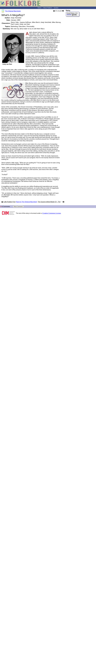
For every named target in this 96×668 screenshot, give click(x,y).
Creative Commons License (51, 213)
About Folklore (47, 8)
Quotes (56, 8)
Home (39, 8)
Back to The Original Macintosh (26, 202)
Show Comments (18, 206)
